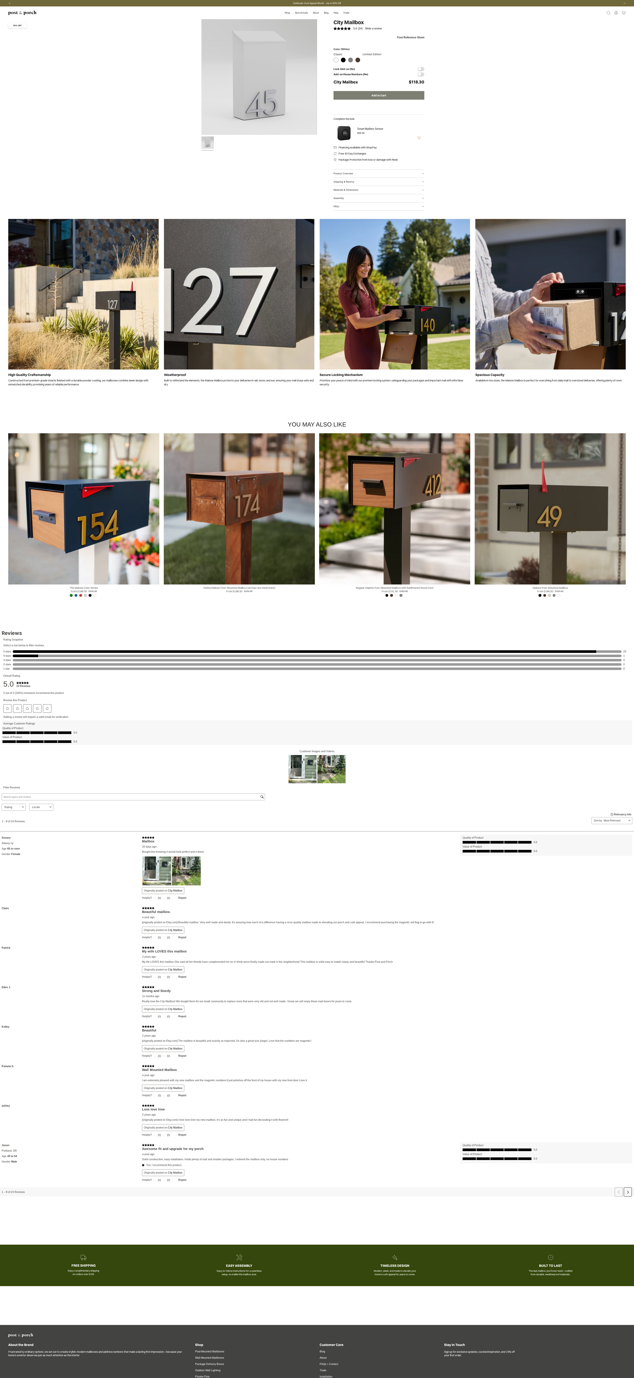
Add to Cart (378, 95)
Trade (323, 1370)
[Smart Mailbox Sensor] (343, 133)
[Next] (624, 3)
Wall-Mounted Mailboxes (209, 1357)
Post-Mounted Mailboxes (209, 1351)
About (323, 1357)
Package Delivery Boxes (209, 1364)
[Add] (419, 137)
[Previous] (9, 3)
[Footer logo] (20, 1335)
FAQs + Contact (329, 1364)
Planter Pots (202, 1376)
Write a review (373, 28)
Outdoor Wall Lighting (207, 1370)
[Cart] (624, 13)
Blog (322, 1351)
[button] (287, 13)
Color (342, 49)
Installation (326, 1376)
